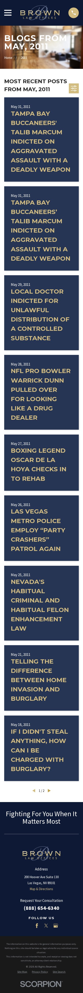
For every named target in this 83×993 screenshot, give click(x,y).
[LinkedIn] (27, 925)
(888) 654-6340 (41, 907)
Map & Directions (41, 889)
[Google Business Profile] (55, 925)
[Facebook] (37, 925)
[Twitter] (46, 925)
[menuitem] (22, 971)
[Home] (40, 12)
